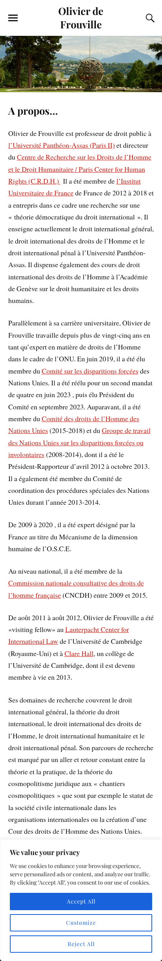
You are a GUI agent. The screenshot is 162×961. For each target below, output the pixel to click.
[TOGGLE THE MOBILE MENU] (13, 18)
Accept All (81, 901)
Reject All (81, 944)
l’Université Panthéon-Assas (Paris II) (61, 145)
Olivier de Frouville (80, 17)
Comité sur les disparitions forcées (90, 370)
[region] (81, 900)
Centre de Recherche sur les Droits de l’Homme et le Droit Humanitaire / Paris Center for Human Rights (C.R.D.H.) (79, 169)
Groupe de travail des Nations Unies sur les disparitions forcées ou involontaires (79, 442)
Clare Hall (79, 653)
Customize (81, 922)
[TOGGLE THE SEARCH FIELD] (149, 18)
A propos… (33, 110)
